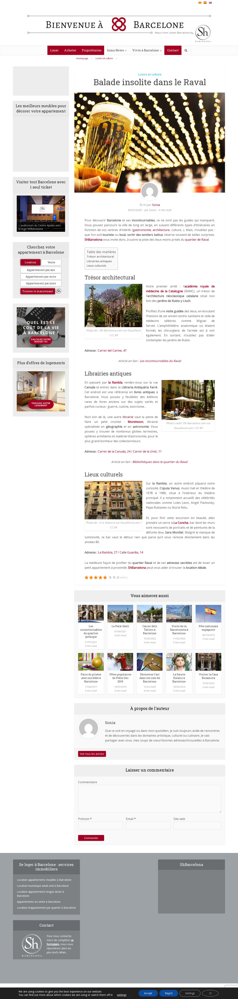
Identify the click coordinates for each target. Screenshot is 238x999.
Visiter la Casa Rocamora (208, 676)
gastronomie (142, 230)
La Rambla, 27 (107, 552)
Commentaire (87, 782)
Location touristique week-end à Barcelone (43, 885)
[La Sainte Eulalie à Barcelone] (179, 661)
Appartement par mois (41, 276)
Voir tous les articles (92, 754)
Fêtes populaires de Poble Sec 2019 (120, 678)
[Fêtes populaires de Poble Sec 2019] (120, 661)
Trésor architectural (100, 256)
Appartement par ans (41, 270)
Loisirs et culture (149, 74)
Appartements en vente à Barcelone (38, 901)
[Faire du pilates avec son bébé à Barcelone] (91, 661)
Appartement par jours (41, 283)
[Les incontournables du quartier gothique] (91, 613)
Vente (51, 262)
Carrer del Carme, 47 (112, 350)
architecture (161, 230)
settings (121, 995)
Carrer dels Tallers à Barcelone (149, 629)
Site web (179, 819)
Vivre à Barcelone (145, 50)
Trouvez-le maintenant (37, 291)
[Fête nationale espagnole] (208, 613)
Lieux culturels (96, 265)
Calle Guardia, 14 (131, 552)
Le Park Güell (120, 626)
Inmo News (115, 50)
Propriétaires (91, 50)
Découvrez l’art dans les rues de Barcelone (149, 678)
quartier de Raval (197, 240)
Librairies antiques (99, 261)
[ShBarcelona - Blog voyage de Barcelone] (119, 25)
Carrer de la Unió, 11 (147, 451)
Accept (148, 993)
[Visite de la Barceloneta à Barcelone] (179, 613)
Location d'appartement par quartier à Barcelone (46, 907)
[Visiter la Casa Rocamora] (208, 661)
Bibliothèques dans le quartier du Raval (159, 462)
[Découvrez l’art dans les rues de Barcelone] (150, 661)
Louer (54, 50)
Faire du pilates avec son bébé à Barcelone (91, 678)
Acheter (70, 50)
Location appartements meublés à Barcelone (44, 880)
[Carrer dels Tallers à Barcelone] (150, 613)
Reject (169, 993)
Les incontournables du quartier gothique (91, 631)
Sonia (156, 205)
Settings (190, 993)
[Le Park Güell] (120, 613)
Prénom (85, 819)
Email (131, 819)
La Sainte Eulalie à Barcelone (179, 678)
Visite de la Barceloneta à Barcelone (179, 629)
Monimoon (135, 422)
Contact (173, 50)
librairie (128, 417)
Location (30, 262)
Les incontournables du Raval (160, 361)
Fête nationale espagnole (208, 627)
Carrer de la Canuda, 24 (114, 451)
